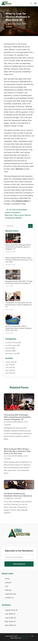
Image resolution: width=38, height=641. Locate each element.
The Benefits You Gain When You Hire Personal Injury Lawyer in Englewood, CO (18, 305)
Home (7, 579)
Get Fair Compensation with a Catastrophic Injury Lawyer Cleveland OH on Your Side (18, 328)
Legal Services (10, 594)
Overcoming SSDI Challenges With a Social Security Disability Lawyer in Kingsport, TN (18, 247)
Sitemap (24, 638)
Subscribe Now (19, 564)
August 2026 (9, 362)
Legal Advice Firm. (25, 636)
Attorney (8, 348)
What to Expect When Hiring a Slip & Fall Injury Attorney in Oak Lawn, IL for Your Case (19, 260)
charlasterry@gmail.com (16, 422)
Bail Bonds (8, 351)
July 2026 (8, 365)
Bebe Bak (11, 24)
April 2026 (8, 373)
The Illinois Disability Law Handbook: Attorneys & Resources (18, 494)
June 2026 (9, 367)
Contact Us (9, 598)
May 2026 (8, 370)
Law (6, 586)
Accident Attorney (11, 342)
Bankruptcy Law (10, 353)
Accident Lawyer (11, 345)
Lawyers (8, 27)
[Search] (30, 226)
